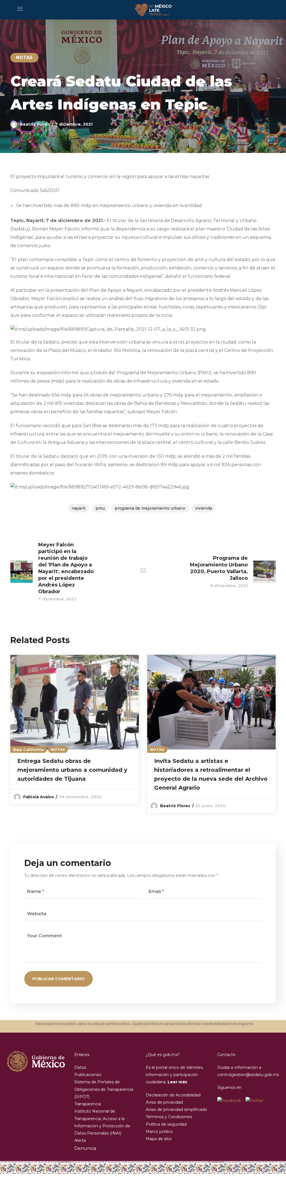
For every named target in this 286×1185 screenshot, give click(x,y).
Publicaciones (87, 1074)
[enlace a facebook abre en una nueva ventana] (231, 1100)
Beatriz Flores (35, 124)
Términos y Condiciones (169, 1116)
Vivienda (203, 508)
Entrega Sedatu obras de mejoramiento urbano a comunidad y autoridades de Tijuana (72, 770)
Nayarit (78, 508)
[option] (74, 729)
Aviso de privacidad (164, 1102)
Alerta (80, 1140)
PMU (100, 508)
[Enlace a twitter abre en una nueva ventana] (255, 1100)
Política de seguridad (166, 1124)
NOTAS (24, 57)
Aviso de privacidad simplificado (176, 1109)
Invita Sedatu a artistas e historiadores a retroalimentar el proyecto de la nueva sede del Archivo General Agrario (211, 774)
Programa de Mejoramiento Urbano (150, 508)
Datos (80, 1067)
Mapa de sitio (159, 1138)
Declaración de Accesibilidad (173, 1095)
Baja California (28, 749)
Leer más (177, 1081)
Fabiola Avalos (38, 796)
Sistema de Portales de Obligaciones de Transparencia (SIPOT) (103, 1089)
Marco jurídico (159, 1131)
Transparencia (87, 1103)
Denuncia (85, 1148)
